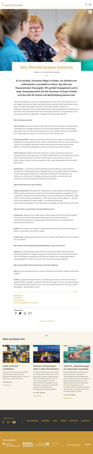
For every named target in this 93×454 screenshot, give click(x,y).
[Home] (12, 4)
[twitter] (20, 314)
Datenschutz (73, 421)
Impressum (85, 421)
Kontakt (63, 421)
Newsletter (46, 421)
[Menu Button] (89, 4)
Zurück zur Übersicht (47, 321)
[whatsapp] (25, 314)
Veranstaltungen (32, 421)
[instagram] (8, 422)
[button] (90, 12)
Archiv (55, 421)
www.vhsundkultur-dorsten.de (26, 303)
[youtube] (14, 422)
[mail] (29, 314)
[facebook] (16, 314)
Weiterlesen (7, 385)
